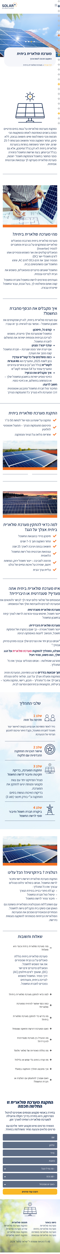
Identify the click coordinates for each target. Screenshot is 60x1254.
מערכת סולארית (22, 651)
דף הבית (48, 65)
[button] (56, 5)
